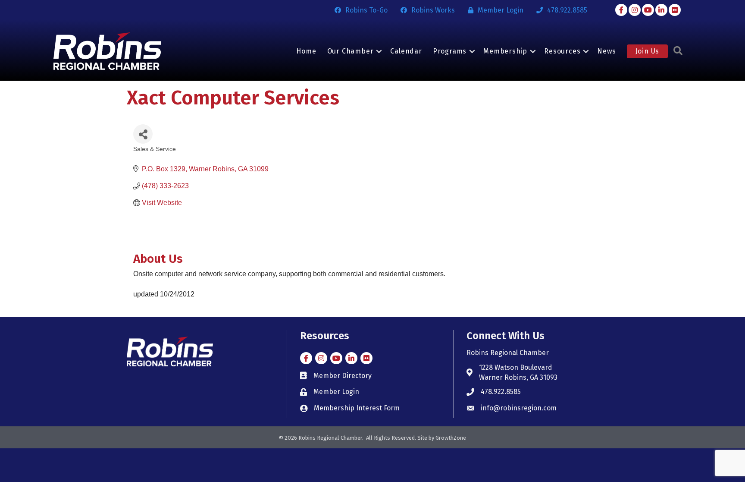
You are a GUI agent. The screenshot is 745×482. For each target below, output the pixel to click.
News (606, 51)
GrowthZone (450, 438)
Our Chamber (350, 51)
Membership (505, 51)
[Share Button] (143, 134)
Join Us (647, 51)
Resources (562, 51)
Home (306, 51)
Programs (449, 51)
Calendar (406, 51)
